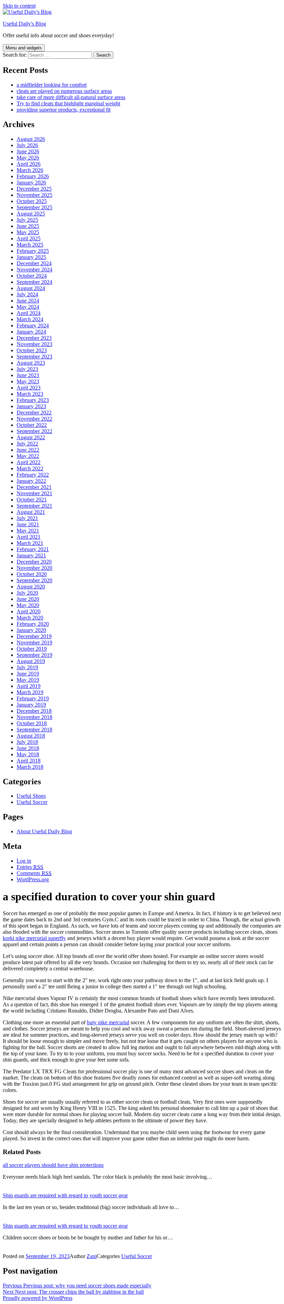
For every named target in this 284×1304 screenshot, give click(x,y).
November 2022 (34, 419)
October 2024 (32, 276)
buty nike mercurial (108, 1022)
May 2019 (28, 680)
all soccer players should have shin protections (53, 1165)
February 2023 (33, 400)
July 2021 (27, 518)
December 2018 (34, 711)
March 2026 (30, 170)
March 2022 (30, 468)
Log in (24, 861)
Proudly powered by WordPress (37, 1298)
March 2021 (30, 543)
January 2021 (31, 555)
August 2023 (31, 363)
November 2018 (34, 717)
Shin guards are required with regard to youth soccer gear (65, 1195)
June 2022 (28, 450)
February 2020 (33, 624)
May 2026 (28, 158)
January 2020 (31, 630)
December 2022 (34, 412)
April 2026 (29, 164)
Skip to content (19, 6)
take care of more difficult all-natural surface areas (71, 97)
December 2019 (34, 636)
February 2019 (33, 698)
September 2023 (34, 356)
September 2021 (34, 506)
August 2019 (31, 661)
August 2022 (31, 437)
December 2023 (34, 338)
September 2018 (34, 729)
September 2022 (34, 431)
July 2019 (27, 667)
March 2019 (30, 692)
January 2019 (31, 705)
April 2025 (29, 238)
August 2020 (31, 586)
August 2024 (31, 288)
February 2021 (33, 549)
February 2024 (33, 325)
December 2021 (34, 487)
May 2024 (28, 307)
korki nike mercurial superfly (34, 938)
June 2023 (28, 375)
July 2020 (27, 593)
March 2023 (30, 394)
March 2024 (30, 319)
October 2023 (32, 350)
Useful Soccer (32, 802)
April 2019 (29, 686)
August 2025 (31, 214)
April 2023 (29, 388)
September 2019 (34, 655)
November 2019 (34, 642)
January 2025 (31, 257)
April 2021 (29, 537)
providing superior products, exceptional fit (63, 110)
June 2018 (28, 748)
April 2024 (29, 313)
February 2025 (33, 251)
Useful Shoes (31, 796)
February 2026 (33, 176)
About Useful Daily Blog (44, 831)
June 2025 (28, 226)
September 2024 (34, 282)
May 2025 (28, 232)
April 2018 (29, 761)
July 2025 (27, 220)
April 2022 (29, 462)
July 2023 (27, 369)
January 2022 (31, 481)
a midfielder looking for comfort (52, 85)
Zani (92, 1256)
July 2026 (27, 145)
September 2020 (34, 580)
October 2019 (32, 649)
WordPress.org (33, 879)
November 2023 (34, 344)
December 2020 (34, 562)
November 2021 (34, 493)
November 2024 (34, 269)
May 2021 (28, 531)
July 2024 (27, 294)
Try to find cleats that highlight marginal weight (68, 103)
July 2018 (27, 742)
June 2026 (28, 151)
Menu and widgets (24, 47)
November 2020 (34, 568)
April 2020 (29, 611)
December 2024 (34, 263)
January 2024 (31, 332)
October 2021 (32, 499)
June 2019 (28, 674)
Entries (30, 867)
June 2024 (28, 301)
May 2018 (28, 754)
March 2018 (30, 767)
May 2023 (28, 381)
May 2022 (28, 456)
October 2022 (32, 425)
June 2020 (28, 599)
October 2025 (32, 201)
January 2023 (31, 406)
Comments (34, 873)
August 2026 (31, 139)
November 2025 (34, 195)
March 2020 (30, 618)
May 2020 (28, 605)
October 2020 (32, 574)
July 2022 (27, 444)
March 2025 (30, 245)
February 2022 (33, 475)
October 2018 (32, 723)
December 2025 (34, 189)
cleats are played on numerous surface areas (64, 91)
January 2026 (31, 182)
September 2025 (34, 207)
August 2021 (31, 512)
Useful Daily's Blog (24, 24)
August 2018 (31, 736)
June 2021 (28, 524)
